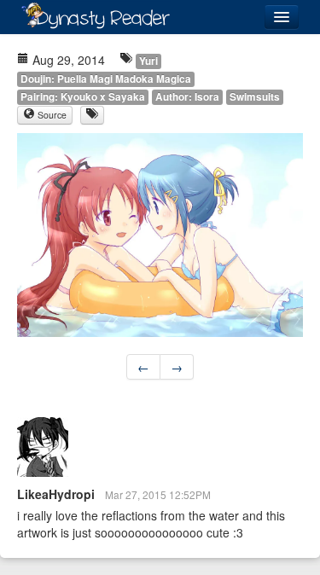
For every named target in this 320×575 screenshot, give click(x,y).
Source (51, 114)
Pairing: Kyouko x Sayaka (82, 97)
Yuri (148, 61)
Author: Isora (187, 97)
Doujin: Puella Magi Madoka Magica (105, 79)
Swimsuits (255, 97)
